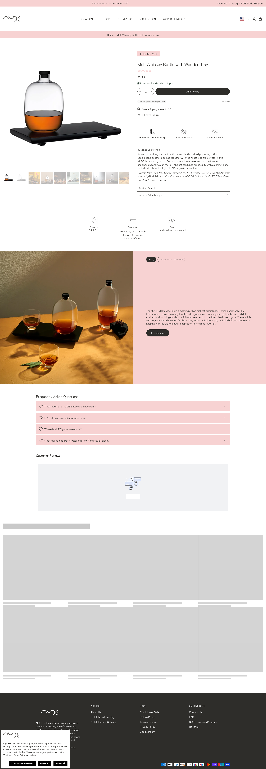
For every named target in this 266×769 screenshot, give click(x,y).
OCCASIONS (87, 19)
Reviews (194, 726)
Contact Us (195, 712)
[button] (192, 91)
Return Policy (147, 717)
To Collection (158, 332)
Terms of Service (149, 721)
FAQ (191, 717)
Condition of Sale (149, 712)
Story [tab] (151, 259)
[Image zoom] (66, 108)
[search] (248, 19)
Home (110, 34)
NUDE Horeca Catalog (103, 721)
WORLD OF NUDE (173, 19)
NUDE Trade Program (251, 3)
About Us (222, 3)
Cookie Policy (147, 731)
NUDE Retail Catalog (102, 717)
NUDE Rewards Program (203, 721)
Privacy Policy (147, 726)
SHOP (106, 19)
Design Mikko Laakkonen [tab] (171, 259)
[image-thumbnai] (9, 178)
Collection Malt (148, 53)
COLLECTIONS (149, 19)
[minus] (140, 91)
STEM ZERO (125, 19)
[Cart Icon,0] (260, 19)
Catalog (233, 3)
